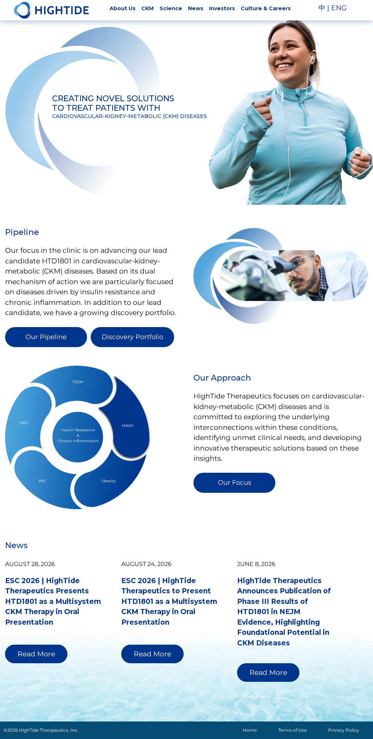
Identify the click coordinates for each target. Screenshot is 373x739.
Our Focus (234, 483)
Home (250, 730)
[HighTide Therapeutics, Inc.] (51, 10)
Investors (222, 8)
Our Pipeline (46, 337)
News (195, 8)
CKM (147, 8)
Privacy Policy (343, 730)
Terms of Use (292, 730)
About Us (123, 8)
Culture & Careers (266, 8)
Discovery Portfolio (132, 337)
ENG (339, 8)
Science (171, 8)
